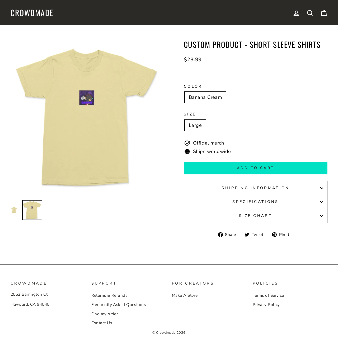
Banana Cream (205, 97)
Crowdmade (32, 12)
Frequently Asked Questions (118, 304)
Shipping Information (255, 188)
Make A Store (185, 295)
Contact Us (101, 323)
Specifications (255, 201)
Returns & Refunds (109, 295)
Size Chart (255, 215)
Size (190, 114)
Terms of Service (268, 295)
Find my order (104, 314)
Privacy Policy (266, 304)
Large (195, 125)
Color (193, 86)
